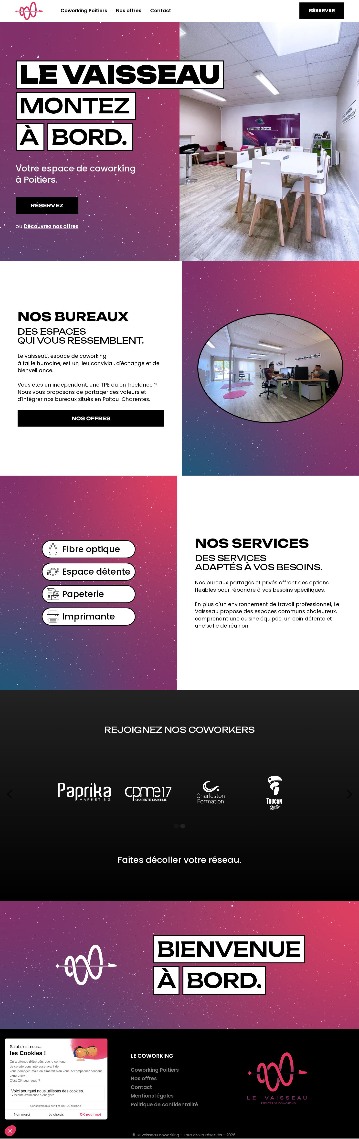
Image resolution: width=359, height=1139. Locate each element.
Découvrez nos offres (51, 226)
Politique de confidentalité (164, 1104)
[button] (10, 794)
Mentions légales (152, 1095)
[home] (29, 11)
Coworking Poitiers (84, 10)
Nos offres (128, 10)
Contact (160, 10)
